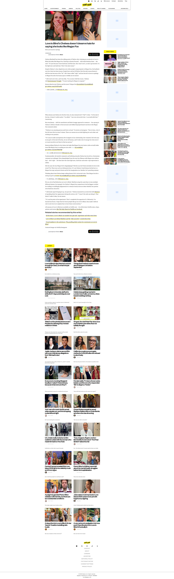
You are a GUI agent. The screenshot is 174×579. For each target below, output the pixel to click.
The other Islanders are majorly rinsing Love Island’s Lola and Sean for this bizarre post (123, 130)
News (46, 8)
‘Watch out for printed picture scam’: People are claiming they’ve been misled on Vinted (58, 323)
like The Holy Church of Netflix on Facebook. (70, 209)
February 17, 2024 (63, 179)
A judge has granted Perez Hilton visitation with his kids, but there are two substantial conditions (57, 497)
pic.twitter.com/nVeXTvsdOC (53, 86)
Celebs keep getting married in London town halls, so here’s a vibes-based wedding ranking (87, 294)
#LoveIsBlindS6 (64, 175)
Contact (114, 1)
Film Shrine (111, 8)
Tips (126, 1)
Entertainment (54, 8)
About (87, 551)
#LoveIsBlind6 (88, 84)
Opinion (85, 8)
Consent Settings (87, 564)
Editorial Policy (87, 558)
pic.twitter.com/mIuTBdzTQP (53, 149)
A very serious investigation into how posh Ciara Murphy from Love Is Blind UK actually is (87, 525)
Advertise (120, 1)
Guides (92, 8)
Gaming (71, 8)
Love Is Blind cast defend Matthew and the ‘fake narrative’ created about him (68, 219)
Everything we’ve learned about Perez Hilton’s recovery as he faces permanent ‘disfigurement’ (124, 56)
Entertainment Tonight (54, 81)
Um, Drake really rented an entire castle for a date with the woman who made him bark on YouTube (58, 440)
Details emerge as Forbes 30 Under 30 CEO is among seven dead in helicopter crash (123, 71)
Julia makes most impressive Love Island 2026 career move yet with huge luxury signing (86, 497)
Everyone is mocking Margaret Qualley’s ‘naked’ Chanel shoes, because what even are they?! (56, 383)
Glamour (97, 192)
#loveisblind (80, 84)
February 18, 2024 (62, 89)
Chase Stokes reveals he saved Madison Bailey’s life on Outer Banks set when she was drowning (87, 411)
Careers (87, 553)
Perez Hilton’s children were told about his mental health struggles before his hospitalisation (86, 468)
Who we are (107, 1)
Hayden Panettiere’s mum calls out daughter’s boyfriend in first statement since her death (124, 123)
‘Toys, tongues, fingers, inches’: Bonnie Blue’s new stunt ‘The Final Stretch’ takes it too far (86, 440)
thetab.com (84, 574)
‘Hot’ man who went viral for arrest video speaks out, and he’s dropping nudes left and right (58, 411)
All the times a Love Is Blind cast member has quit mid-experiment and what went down (71, 215)
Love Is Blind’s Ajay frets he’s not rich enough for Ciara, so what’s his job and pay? (58, 265)
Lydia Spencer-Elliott (53, 54)
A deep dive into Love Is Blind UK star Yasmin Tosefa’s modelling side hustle (58, 525)
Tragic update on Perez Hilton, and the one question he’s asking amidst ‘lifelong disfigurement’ (123, 64)
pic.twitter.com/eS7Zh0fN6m (77, 175)
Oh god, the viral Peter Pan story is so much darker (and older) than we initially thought (87, 323)
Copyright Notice (87, 561)
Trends (64, 8)
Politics (78, 8)
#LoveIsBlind (79, 147)
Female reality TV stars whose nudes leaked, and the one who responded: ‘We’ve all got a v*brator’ (87, 383)
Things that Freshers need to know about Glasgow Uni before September (86, 265)
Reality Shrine (101, 8)
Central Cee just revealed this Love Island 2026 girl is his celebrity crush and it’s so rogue (58, 468)
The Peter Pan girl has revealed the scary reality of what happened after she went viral (123, 152)
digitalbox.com (88, 577)
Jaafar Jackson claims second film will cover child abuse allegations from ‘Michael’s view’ (57, 353)
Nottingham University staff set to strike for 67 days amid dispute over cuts (57, 294)
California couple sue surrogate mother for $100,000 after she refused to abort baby (87, 353)
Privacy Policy (87, 566)
